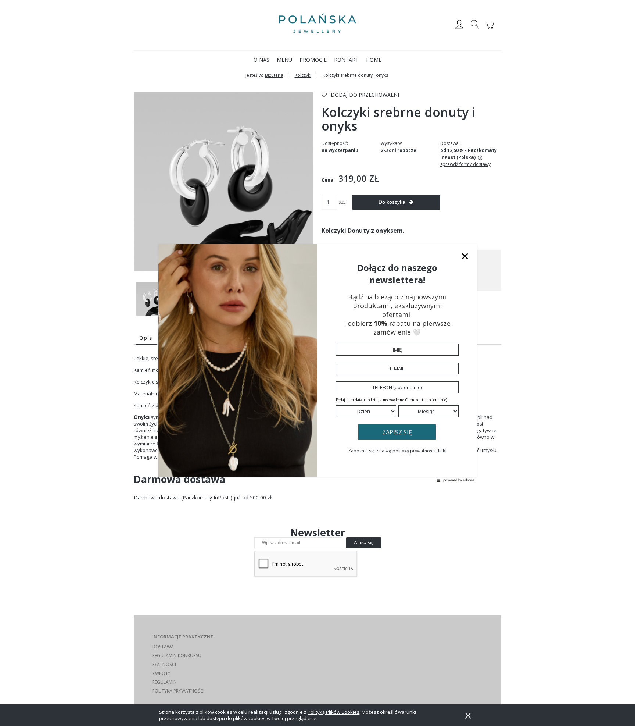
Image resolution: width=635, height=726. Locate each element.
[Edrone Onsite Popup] (317, 363)
